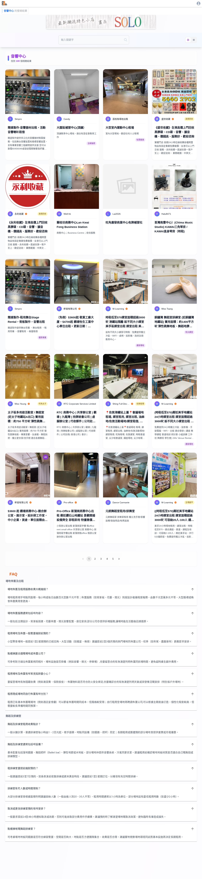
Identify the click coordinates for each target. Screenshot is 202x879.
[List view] (193, 39)
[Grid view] (188, 39)
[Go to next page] (119, 558)
